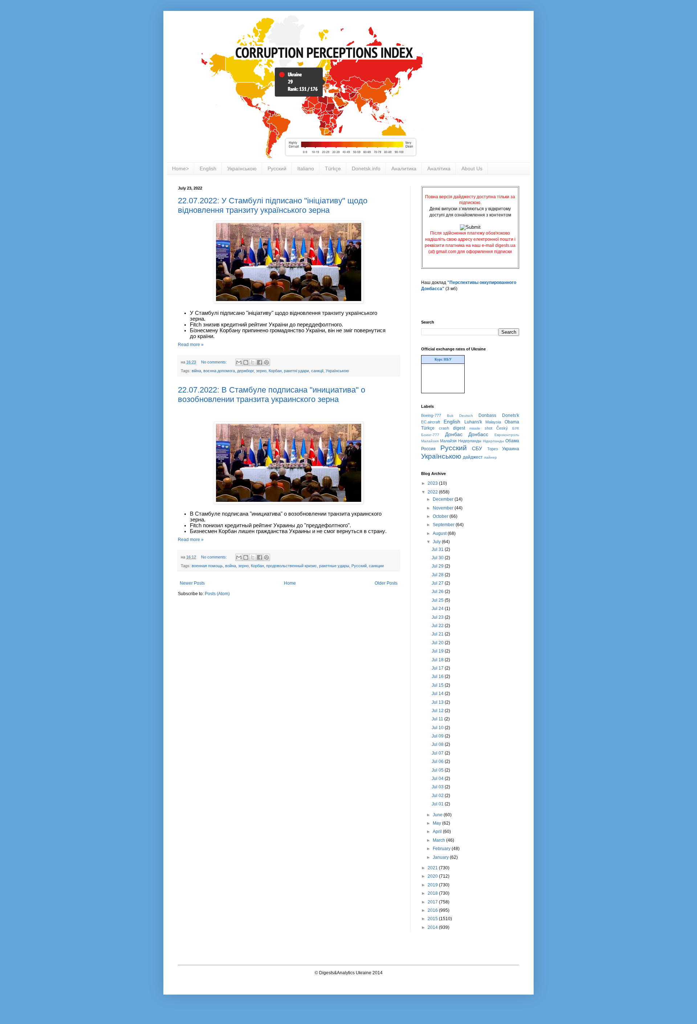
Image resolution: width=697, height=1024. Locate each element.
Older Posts (386, 583)
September (444, 524)
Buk (450, 416)
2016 (433, 910)
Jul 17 (438, 668)
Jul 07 (438, 753)
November (444, 508)
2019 (433, 884)
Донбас (453, 434)
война (230, 566)
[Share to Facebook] (259, 362)
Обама (512, 440)
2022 (433, 492)
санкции (376, 566)
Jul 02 (438, 795)
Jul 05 (438, 770)
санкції (317, 371)
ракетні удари (296, 371)
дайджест (473, 457)
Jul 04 (438, 778)
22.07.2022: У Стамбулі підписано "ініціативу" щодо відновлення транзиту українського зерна (272, 205)
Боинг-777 (430, 435)
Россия (428, 448)
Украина (510, 448)
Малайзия (430, 441)
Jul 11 (438, 719)
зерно (261, 371)
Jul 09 (438, 736)
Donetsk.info (366, 168)
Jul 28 (438, 574)
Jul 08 (438, 744)
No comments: (214, 362)
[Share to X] (252, 362)
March (439, 840)
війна (196, 371)
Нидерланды (469, 441)
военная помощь (207, 566)
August (440, 533)
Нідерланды (493, 441)
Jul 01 (438, 803)
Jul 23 (438, 617)
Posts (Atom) (217, 593)
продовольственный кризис (291, 566)
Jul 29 (438, 566)
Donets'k (510, 415)
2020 (433, 876)
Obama (512, 421)
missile (474, 428)
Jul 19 (438, 651)
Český (502, 428)
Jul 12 (438, 710)
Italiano (305, 168)
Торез (492, 449)
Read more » (191, 344)
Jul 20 (438, 642)
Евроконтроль (506, 435)
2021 (433, 867)
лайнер (490, 457)
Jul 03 (438, 786)
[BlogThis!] (245, 362)
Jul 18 (438, 659)
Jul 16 (438, 676)
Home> (180, 168)
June (438, 814)
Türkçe (333, 168)
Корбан (275, 371)
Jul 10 (438, 727)
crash (444, 428)
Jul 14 (438, 693)
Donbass (487, 415)
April (438, 831)
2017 (433, 902)
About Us (471, 168)
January (441, 857)
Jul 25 (438, 600)
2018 (433, 893)
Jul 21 (438, 634)
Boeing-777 (431, 415)
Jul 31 (438, 549)
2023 (433, 483)
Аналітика (439, 168)
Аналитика (403, 168)
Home (290, 583)
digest (459, 428)
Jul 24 (438, 608)
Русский (277, 168)
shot (488, 428)
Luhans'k (473, 421)
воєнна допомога (219, 371)
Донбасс (478, 434)
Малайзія (448, 441)
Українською (242, 168)
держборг (245, 371)
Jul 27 (438, 583)
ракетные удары (334, 566)
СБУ (477, 448)
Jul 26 (438, 591)
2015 (433, 918)
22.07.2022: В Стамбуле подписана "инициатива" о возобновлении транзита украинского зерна (271, 394)
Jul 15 (438, 685)
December (444, 499)
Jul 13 (438, 702)
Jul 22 (438, 625)
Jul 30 (438, 557)
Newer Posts (192, 583)
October (441, 516)
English (208, 168)
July (437, 541)
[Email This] (238, 362)
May (437, 823)
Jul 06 (438, 761)
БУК (515, 428)
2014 (433, 927)
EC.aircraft (430, 422)
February (442, 848)
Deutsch (466, 416)
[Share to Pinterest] (266, 362)
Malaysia (493, 422)
